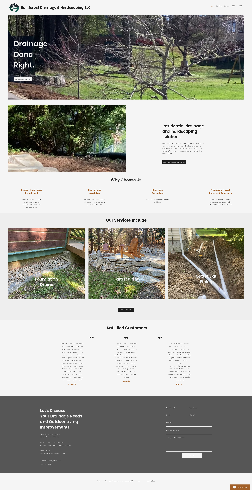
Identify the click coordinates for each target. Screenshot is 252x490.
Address (169, 422)
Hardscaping (126, 279)
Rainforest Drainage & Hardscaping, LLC (56, 7)
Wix (153, 481)
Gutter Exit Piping (206, 279)
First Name (170, 408)
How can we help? (173, 430)
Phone (191, 415)
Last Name (193, 408)
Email (168, 415)
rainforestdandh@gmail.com (50, 461)
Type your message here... (175, 437)
